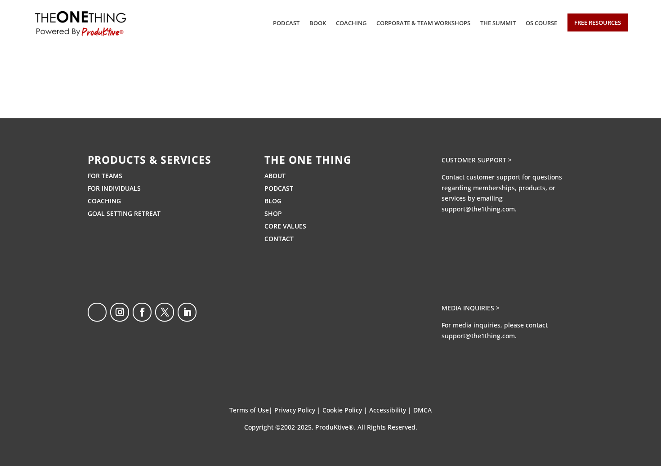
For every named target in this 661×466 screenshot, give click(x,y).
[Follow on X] (164, 312)
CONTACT (279, 238)
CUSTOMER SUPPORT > (477, 160)
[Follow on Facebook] (142, 312)
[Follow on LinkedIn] (187, 312)
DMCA (422, 410)
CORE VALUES (285, 226)
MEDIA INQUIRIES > (471, 308)
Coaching (351, 23)
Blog (272, 201)
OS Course (541, 23)
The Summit (498, 23)
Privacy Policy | (298, 410)
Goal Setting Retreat (124, 213)
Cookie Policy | (345, 410)
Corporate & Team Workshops (423, 23)
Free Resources (597, 22)
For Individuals (114, 188)
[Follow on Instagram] (119, 312)
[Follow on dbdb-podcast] (97, 312)
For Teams (105, 175)
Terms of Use (249, 410)
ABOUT (275, 175)
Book (317, 23)
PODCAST (278, 188)
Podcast (286, 23)
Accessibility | (391, 410)
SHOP (273, 213)
